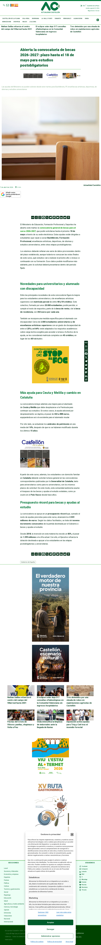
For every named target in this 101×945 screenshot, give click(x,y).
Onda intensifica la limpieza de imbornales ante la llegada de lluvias (49, 724)
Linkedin (84, 871)
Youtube (84, 882)
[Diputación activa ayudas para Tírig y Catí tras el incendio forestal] (80, 715)
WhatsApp (84, 879)
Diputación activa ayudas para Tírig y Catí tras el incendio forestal (78, 724)
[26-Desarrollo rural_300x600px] (50, 641)
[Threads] (80, 890)
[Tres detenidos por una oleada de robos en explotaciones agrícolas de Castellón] (80, 690)
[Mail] (80, 874)
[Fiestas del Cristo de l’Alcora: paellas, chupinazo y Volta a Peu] (20, 715)
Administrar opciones (50, 936)
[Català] (12, 5)
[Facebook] (43, 217)
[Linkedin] (61, 217)
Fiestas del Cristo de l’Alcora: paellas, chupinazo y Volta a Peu (20, 724)
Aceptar (50, 922)
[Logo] (50, 7)
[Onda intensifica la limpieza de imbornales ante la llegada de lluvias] (50, 715)
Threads (84, 890)
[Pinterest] (68, 217)
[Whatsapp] (36, 217)
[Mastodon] (54, 217)
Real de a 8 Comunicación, (21, 933)
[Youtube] (80, 882)
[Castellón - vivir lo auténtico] (50, 78)
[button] (72, 834)
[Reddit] (64, 217)
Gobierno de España (28, 562)
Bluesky (84, 884)
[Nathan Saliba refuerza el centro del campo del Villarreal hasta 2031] (20, 690)
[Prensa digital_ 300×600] (50, 818)
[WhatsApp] (80, 879)
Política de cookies (37, 942)
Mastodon (85, 887)
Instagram (85, 869)
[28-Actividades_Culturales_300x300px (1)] (50, 681)
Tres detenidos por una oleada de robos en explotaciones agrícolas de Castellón (85, 29)
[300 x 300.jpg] (35, 467)
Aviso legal (69, 942)
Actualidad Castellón (92, 185)
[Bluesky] (57, 217)
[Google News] (32, 217)
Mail (83, 874)
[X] (47, 217)
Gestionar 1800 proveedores (43, 913)
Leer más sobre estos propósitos (63, 913)
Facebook (84, 866)
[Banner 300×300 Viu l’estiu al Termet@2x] (50, 756)
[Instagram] (39, 217)
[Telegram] (50, 217)
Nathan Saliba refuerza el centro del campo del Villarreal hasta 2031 (19, 700)
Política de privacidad (54, 942)
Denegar (50, 929)
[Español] (16, 5)
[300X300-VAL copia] (50, 382)
